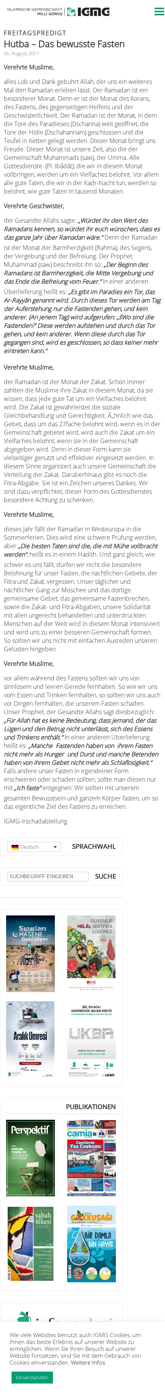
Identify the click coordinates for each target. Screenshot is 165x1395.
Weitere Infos (88, 1362)
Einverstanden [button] (32, 1377)
